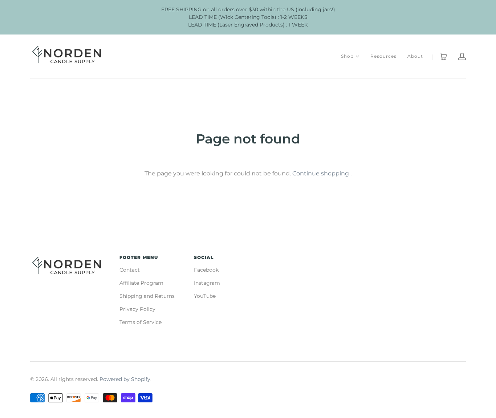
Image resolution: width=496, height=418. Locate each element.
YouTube (205, 296)
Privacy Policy (137, 309)
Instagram (207, 283)
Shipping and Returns (147, 296)
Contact (129, 270)
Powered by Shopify (124, 379)
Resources (383, 56)
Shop (347, 56)
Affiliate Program (141, 283)
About (415, 56)
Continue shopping (320, 173)
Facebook (206, 270)
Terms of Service (140, 322)
